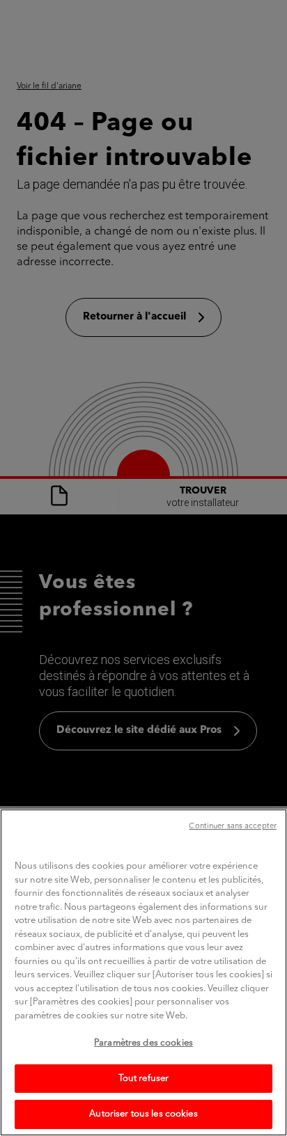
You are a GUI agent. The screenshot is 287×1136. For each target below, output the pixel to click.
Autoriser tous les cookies (143, 1114)
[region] (143, 972)
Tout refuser (143, 1078)
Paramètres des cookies (143, 1043)
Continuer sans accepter (233, 826)
